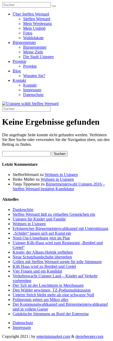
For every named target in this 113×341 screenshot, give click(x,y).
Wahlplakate (33, 38)
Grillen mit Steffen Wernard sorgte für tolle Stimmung (57, 261)
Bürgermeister (24, 42)
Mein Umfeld (34, 28)
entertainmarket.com (53, 336)
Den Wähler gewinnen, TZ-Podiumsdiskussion (52, 290)
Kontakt (19, 80)
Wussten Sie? (34, 75)
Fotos (27, 33)
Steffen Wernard (36, 19)
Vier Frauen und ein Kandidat (37, 271)
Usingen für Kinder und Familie (39, 219)
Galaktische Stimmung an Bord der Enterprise (51, 314)
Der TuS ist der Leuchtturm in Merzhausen (48, 285)
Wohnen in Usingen (61, 174)
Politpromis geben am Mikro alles (40, 299)
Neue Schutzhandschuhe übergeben (42, 257)
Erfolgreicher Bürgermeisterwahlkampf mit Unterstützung (60, 228)
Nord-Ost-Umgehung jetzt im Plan (41, 238)
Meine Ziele (33, 52)
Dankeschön (23, 209)
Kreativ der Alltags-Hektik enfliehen (43, 252)
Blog (17, 71)
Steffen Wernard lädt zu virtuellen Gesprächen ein (54, 214)
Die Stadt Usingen (38, 56)
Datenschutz (33, 94)
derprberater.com (89, 336)
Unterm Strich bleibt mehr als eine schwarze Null (53, 295)
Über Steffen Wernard (31, 14)
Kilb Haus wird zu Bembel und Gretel (44, 266)
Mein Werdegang (37, 23)
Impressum (32, 90)
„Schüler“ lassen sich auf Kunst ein (42, 233)
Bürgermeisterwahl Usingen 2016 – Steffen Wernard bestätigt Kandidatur (59, 186)
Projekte (19, 61)
